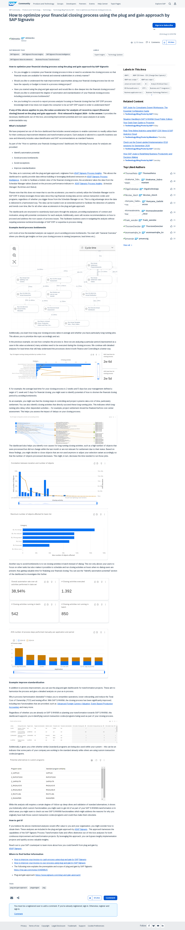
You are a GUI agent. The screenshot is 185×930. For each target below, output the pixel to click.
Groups (60, 4)
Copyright (45, 926)
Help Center (103, 4)
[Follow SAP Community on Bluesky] (154, 926)
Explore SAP (160, 4)
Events (92, 4)
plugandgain (34, 888)
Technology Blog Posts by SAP (63, 10)
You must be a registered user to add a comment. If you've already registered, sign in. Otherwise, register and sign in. (61, 907)
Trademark (72, 926)
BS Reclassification (131, 88)
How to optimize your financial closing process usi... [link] (94, 10)
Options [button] (154, 29)
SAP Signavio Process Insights (32, 54)
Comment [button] (110, 898)
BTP (143, 88)
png (44, 888)
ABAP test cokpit (147, 80)
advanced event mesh (132, 84)
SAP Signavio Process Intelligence (58, 54)
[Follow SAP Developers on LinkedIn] (163, 926)
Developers (71, 4)
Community (24, 4)
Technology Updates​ (115, 55)
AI (145, 84)
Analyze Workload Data (159, 84)
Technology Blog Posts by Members (141, 137)
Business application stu (132, 92)
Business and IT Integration (159, 88)
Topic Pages (116, 4)
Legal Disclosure (58, 926)
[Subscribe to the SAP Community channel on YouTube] (158, 926)
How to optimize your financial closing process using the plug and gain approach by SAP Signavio (89, 17)
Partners (82, 4)
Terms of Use (34, 926)
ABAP (126, 75)
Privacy (24, 926)
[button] (164, 42)
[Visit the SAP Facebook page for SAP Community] (149, 926)
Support (82, 926)
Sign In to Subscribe (164, 25)
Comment (18, 914)
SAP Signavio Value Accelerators (21, 59)
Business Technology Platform (156, 92)
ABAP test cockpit (130, 80)
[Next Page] (151, 95)
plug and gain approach (18, 888)
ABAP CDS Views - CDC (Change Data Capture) (148, 75)
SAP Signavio (14, 54)
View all (126, 245)
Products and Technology (43, 4)
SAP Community (14, 10)
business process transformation (47, 59)
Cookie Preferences (96, 926)
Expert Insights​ (100, 55)
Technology (47, 10)
